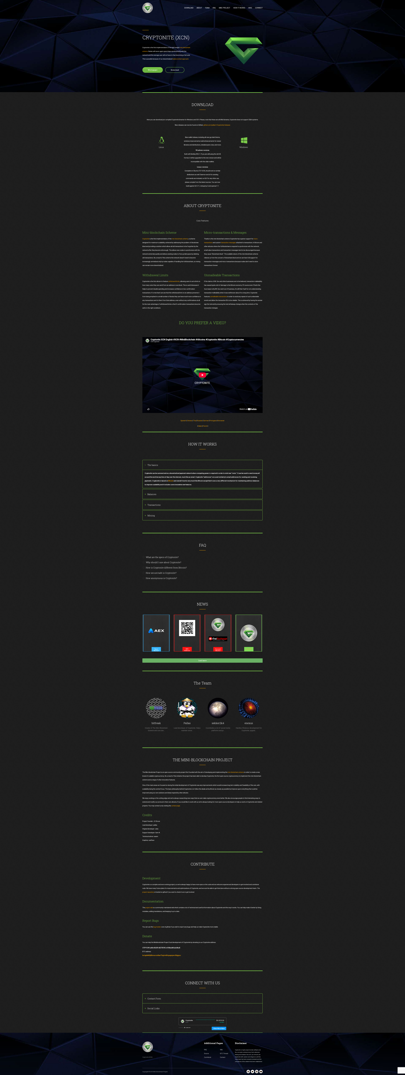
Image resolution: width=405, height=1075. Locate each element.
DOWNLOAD (188, 8)
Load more (202, 661)
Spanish (183, 420)
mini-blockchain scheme (180, 239)
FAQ (214, 8)
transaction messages (228, 242)
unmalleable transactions (218, 296)
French (205, 426)
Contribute (207, 1057)
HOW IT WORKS (239, 8)
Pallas (187, 723)
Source (206, 1053)
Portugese (213, 420)
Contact (222, 1057)
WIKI (250, 8)
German (206, 420)
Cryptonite (145, 239)
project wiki (149, 907)
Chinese (189, 420)
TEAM (207, 8)
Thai (194, 420)
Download (175, 70)
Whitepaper (152, 70)
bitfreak (156, 723)
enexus (249, 723)
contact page (175, 806)
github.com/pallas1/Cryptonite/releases (216, 125)
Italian (200, 426)
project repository (148, 892)
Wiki (221, 1050)
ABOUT (199, 8)
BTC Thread (224, 1053)
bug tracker (157, 927)
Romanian (221, 420)
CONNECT (259, 8)
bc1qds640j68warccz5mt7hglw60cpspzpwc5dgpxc (161, 955)
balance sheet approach (181, 59)
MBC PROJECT (224, 8)
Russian (199, 420)
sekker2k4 (218, 723)
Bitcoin (170, 481)
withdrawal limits (174, 281)
